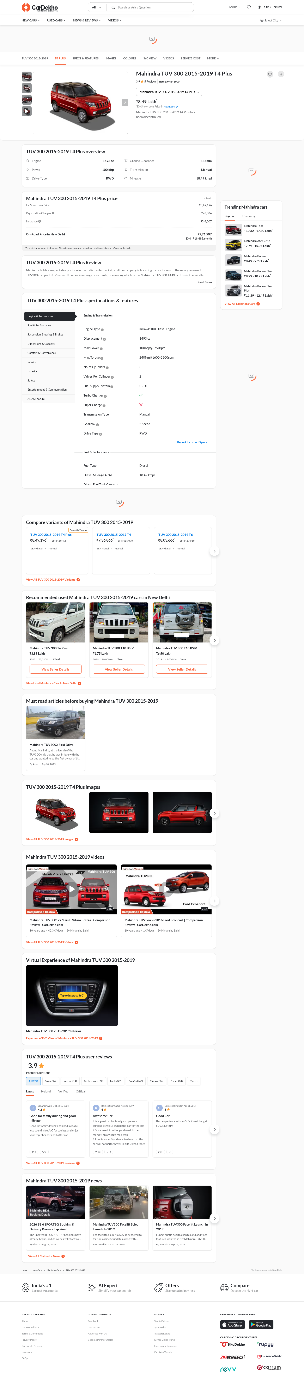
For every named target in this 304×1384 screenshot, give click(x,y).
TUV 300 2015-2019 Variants (56, 579)
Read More (205, 282)
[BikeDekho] (232, 1344)
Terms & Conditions (32, 1333)
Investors (27, 1352)
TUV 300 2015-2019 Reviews (56, 1163)
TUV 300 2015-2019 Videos (55, 942)
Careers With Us (30, 1327)
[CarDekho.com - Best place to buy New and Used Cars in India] (40, 7)
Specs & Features (86, 58)
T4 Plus (60, 58)
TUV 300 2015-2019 (35, 58)
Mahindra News (50, 1256)
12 (99, 1151)
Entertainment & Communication (47, 389)
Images (110, 58)
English (233, 6)
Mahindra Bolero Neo (258, 271)
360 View (150, 58)
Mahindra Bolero (255, 256)
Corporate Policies (32, 1345)
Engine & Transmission (41, 316)
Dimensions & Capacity (41, 343)
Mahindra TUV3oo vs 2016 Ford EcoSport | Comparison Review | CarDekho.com (163, 922)
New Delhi (169, 106)
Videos (168, 58)
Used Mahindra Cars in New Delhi (55, 683)
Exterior (32, 371)
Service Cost (190, 58)
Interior (32, 362)
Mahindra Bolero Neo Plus (258, 288)
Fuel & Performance (39, 325)
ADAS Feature (36, 398)
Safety (31, 380)
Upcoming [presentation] (249, 216)
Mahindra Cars (245, 303)
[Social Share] (281, 74)
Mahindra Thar (253, 225)
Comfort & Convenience (42, 352)
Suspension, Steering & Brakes (45, 334)
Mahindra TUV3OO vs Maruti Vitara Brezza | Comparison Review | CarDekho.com (70, 922)
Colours (129, 58)
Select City (271, 20)
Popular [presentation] (230, 216)
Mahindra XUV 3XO (257, 240)
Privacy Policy (29, 1339)
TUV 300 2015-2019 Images (55, 839)
